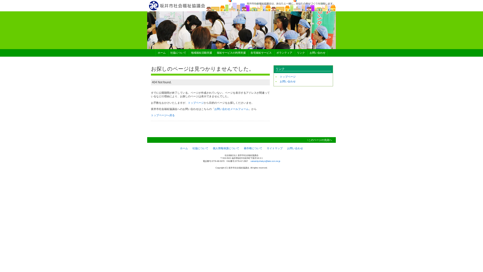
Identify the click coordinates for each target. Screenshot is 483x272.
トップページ (196, 102)
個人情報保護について (226, 148)
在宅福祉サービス (261, 52)
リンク (301, 52)
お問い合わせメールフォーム (231, 108)
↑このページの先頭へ (319, 139)
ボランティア (284, 52)
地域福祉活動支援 (201, 52)
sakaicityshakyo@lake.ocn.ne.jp (265, 161)
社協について (178, 52)
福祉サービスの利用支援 (231, 52)
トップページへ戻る (163, 115)
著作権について (253, 148)
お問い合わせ (317, 52)
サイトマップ (275, 148)
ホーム (162, 52)
